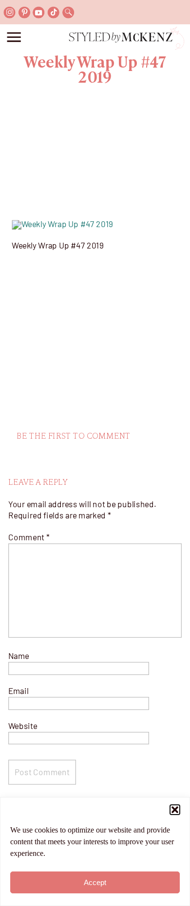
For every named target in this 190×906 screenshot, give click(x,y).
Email (18, 691)
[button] (175, 810)
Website (23, 725)
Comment (29, 537)
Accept (95, 882)
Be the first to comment (74, 436)
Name (18, 656)
